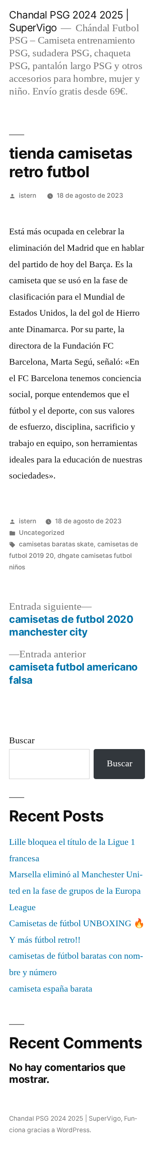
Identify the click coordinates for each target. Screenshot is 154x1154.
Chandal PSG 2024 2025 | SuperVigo (65, 1118)
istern (27, 195)
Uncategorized (41, 533)
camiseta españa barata (50, 988)
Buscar (21, 740)
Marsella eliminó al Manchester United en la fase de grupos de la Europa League (76, 891)
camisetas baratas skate (56, 544)
